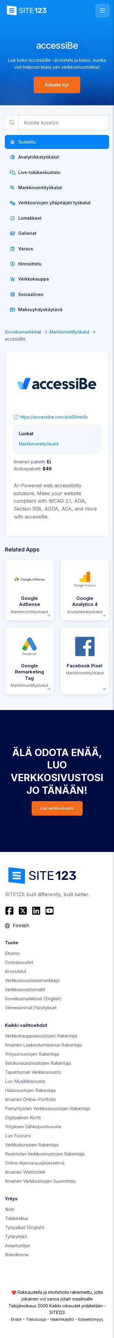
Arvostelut (15, 971)
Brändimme (17, 1254)
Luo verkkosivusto (57, 808)
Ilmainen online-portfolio (30, 1099)
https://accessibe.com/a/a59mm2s (54, 416)
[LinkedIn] (36, 911)
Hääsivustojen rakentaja (30, 1090)
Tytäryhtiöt (16, 1236)
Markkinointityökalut (69, 331)
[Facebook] (10, 911)
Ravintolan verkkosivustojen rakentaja (45, 1154)
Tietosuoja (36, 1319)
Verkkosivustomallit (25, 989)
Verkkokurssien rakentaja (31, 1145)
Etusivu (12, 953)
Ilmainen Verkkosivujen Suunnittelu (40, 1181)
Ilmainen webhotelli (25, 1172)
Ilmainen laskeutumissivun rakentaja (43, 1045)
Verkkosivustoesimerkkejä (32, 980)
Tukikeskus (16, 1218)
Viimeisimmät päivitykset (31, 1008)
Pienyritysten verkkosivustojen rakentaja (47, 1108)
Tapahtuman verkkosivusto (33, 1072)
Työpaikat (25, 1227)
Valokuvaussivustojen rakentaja (38, 1063)
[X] (23, 911)
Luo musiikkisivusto (25, 1081)
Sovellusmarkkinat (23, 331)
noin (9, 1209)
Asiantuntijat (17, 1245)
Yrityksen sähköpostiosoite (33, 1126)
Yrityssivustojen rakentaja (32, 1054)
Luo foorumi (18, 1136)
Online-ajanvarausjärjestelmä (34, 1163)
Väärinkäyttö (62, 1319)
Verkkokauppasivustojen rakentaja (41, 1036)
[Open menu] (102, 10)
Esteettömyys (90, 1319)
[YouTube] (49, 911)
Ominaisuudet (19, 962)
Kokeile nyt (57, 85)
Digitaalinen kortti (23, 1117)
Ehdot (16, 1319)
